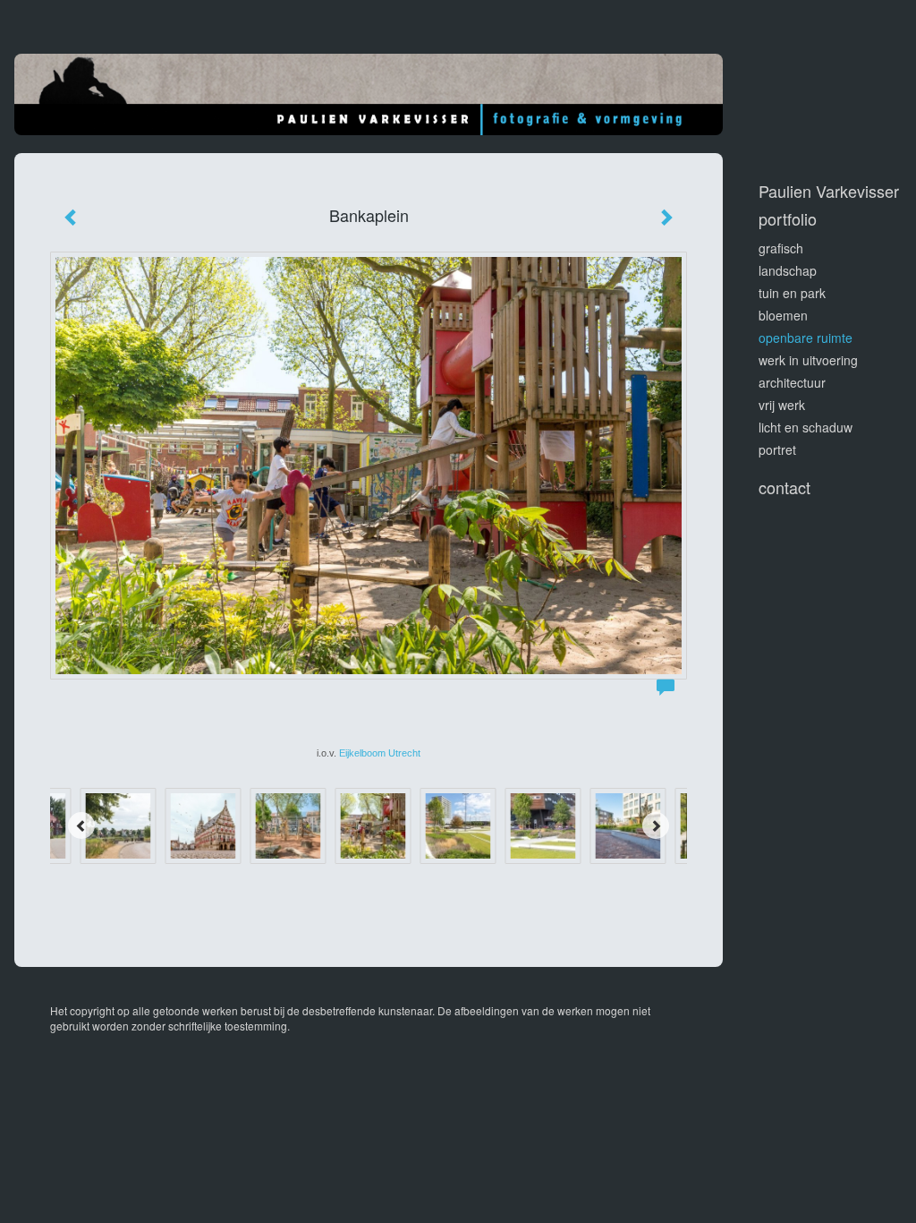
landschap (788, 270)
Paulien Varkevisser (829, 191)
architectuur (792, 382)
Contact (784, 487)
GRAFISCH (781, 248)
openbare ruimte (805, 337)
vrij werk (782, 405)
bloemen (783, 315)
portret (777, 449)
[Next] (655, 825)
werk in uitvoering (808, 360)
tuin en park (792, 293)
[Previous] (81, 825)
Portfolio (788, 219)
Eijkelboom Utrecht (379, 753)
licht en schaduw (805, 427)
